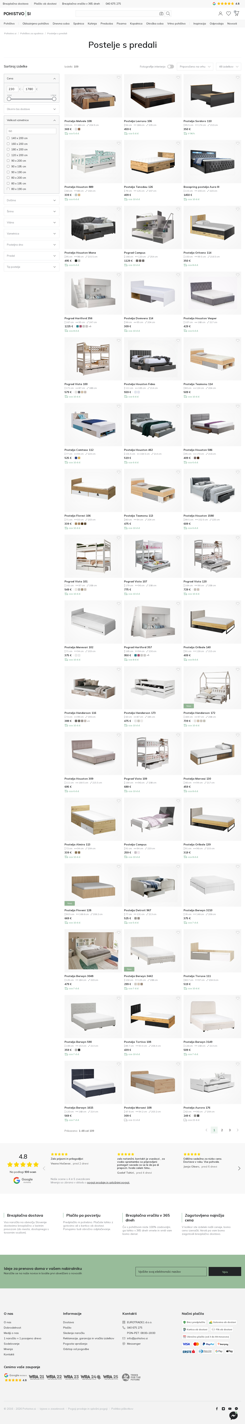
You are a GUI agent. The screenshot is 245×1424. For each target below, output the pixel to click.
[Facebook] (218, 1408)
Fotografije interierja (152, 66)
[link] (206, 1130)
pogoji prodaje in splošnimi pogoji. (108, 1182)
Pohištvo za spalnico (31, 33)
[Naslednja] (237, 1130)
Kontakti (9, 1354)
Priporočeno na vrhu (192, 66)
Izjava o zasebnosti (52, 1408)
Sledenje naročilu (74, 1333)
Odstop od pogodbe (76, 1349)
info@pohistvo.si (137, 1338)
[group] (75, 1164)
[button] (220, 13)
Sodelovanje (12, 1343)
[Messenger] (238, 1408)
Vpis (225, 1272)
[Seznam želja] (228, 13)
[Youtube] (231, 1408)
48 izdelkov (226, 66)
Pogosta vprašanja (75, 1343)
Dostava (68, 1322)
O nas (7, 1322)
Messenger (134, 1343)
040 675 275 (134, 1327)
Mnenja (8, 1349)
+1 (88, 721)
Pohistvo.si (10, 33)
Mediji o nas (11, 1333)
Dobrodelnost (12, 1327)
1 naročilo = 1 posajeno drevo (22, 1338)
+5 (90, 326)
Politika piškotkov (122, 1408)
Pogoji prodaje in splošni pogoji (88, 1408)
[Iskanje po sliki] (161, 13)
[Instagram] (225, 1408)
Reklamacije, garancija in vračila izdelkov (88, 1338)
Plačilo (67, 1327)
